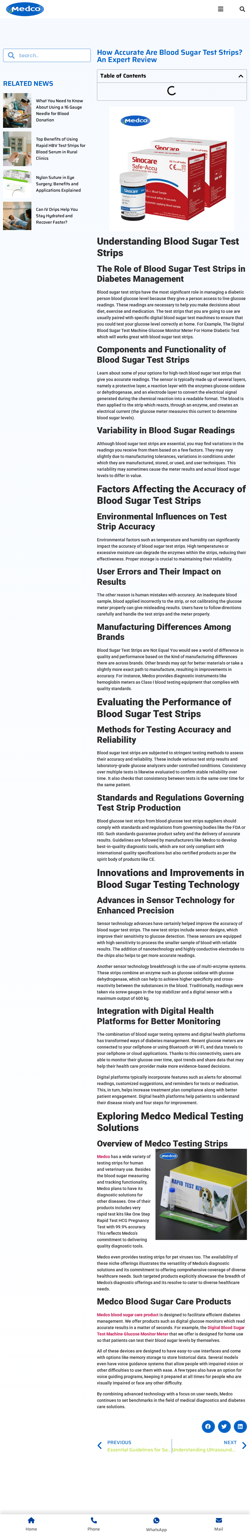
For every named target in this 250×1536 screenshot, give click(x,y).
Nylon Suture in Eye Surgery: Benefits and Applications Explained (58, 184)
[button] (243, 9)
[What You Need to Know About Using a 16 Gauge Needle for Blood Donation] (17, 110)
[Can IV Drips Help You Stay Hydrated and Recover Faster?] (17, 216)
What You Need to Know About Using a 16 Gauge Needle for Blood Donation (59, 110)
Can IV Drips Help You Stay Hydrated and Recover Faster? (57, 215)
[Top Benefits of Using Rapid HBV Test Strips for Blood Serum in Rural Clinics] (17, 148)
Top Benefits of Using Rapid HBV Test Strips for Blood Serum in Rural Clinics (60, 149)
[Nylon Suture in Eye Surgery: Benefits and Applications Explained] (17, 184)
